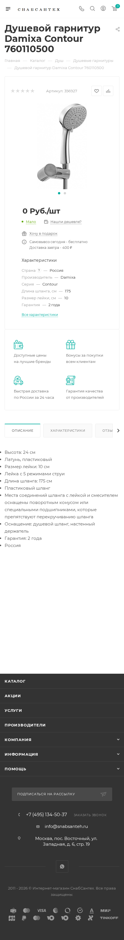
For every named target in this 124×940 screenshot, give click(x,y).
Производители (25, 725)
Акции (13, 695)
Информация (21, 754)
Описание (22, 431)
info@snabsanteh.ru (66, 826)
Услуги (13, 710)
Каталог (15, 681)
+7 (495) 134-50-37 (46, 814)
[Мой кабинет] (103, 9)
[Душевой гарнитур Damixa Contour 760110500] (62, 146)
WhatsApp (62, 866)
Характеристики (67, 431)
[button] (59, 193)
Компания (18, 739)
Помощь (15, 769)
